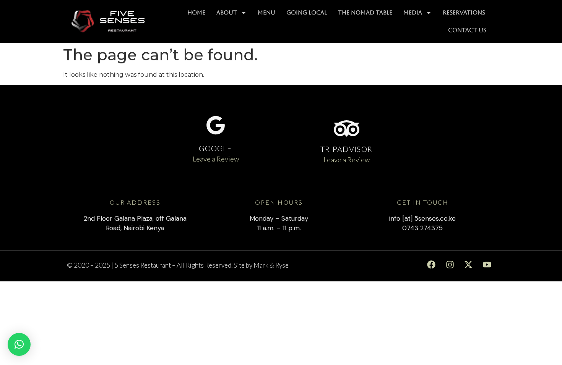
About (226, 12)
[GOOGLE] (215, 125)
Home (196, 12)
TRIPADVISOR (346, 148)
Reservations (464, 12)
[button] (19, 344)
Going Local (306, 12)
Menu (266, 12)
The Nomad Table (365, 12)
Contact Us (467, 30)
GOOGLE (215, 148)
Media (412, 12)
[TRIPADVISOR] (346, 128)
